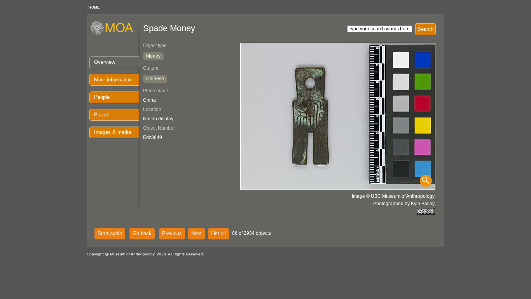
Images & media (112, 132)
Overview (104, 62)
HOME (94, 7)
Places (102, 115)
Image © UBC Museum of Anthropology (393, 196)
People (102, 97)
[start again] (114, 33)
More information (113, 80)
